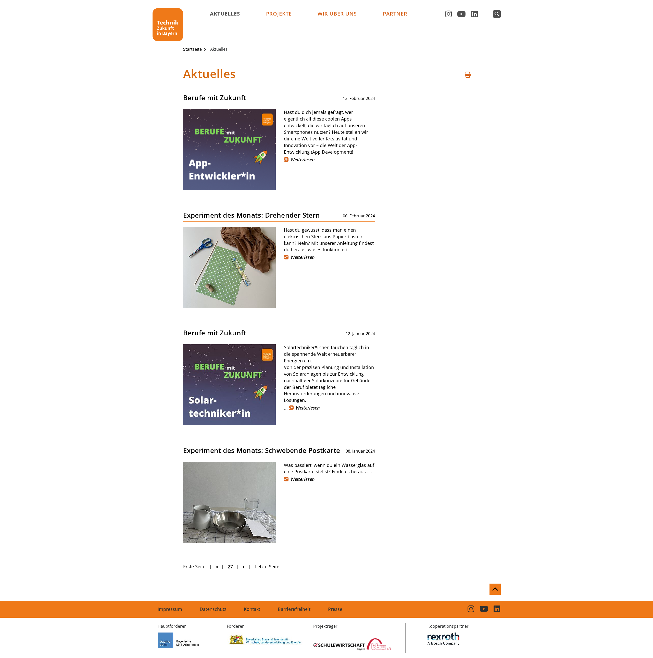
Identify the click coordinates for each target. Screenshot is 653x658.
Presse (335, 609)
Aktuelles (225, 13)
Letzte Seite (267, 566)
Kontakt (252, 609)
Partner (395, 13)
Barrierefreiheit (294, 609)
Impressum (170, 609)
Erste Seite (194, 566)
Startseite (193, 49)
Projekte (279, 13)
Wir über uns (337, 13)
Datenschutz (213, 609)
